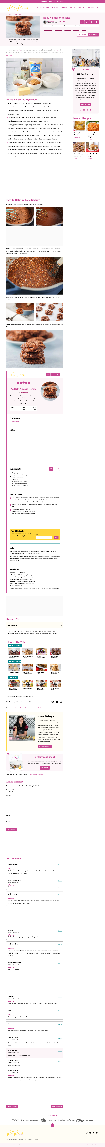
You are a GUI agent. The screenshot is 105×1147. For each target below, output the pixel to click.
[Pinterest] (90, 110)
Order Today (44, 767)
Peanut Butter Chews (40, 672)
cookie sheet (15, 421)
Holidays (64, 7)
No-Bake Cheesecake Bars (41, 657)
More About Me (85, 104)
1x (51, 468)
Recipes (10, 14)
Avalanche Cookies (14, 672)
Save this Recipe (82, 34)
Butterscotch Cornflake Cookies (27, 672)
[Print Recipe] (57, 374)
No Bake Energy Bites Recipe (54, 657)
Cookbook (90, 7)
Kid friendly (67, 30)
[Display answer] (61, 625)
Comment (10, 795)
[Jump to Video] (96, 22)
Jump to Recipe (93, 34)
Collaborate (22, 1139)
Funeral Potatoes (77, 134)
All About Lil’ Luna (42, 7)
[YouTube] (84, 110)
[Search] (97, 7)
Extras (72, 7)
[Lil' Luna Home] (17, 7)
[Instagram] (80, 110)
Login (36, 1139)
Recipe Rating (10, 789)
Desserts (15, 14)
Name (8, 815)
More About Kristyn (44, 746)
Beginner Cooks (48, 30)
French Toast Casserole (78, 155)
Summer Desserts (27, 688)
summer (57, 50)
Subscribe (81, 7)
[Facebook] (87, 110)
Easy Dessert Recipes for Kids (13, 688)
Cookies (20, 14)
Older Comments (12, 1106)
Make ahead (76, 30)
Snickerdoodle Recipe (92, 155)
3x (58, 468)
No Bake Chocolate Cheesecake (14, 657)
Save (56, 537)
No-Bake (84, 30)
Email (38, 534)
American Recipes (19, 708)
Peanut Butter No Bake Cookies (55, 672)
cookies (18, 50)
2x (54, 468)
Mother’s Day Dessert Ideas (40, 688)
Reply (60, 865)
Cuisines (32, 708)
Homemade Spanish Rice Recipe (92, 135)
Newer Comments (57, 1106)
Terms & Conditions (11, 1139)
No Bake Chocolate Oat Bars (28, 657)
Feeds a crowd (58, 30)
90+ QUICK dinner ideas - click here (52, 1)
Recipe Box (55, 7)
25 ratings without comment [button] (35, 774)
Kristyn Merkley (51, 21)
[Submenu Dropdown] (59, 7)
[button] (59, 21)
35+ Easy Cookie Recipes (55, 688)
